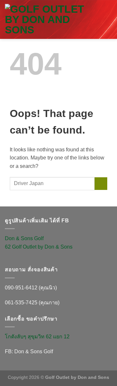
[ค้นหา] (104, 11)
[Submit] (101, 183)
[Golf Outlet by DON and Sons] (51, 19)
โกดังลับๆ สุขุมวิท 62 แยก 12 (37, 336)
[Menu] (108, 26)
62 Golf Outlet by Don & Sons (38, 247)
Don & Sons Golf (24, 238)
